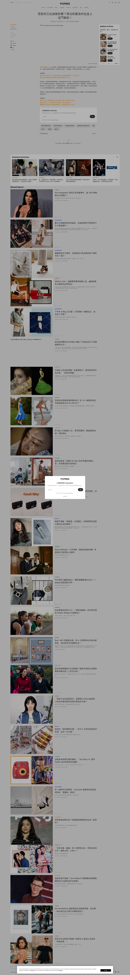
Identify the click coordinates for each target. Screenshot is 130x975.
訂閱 (80, 489)
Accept (105, 970)
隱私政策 (71, 493)
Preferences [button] (60, 970)
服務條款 (67, 493)
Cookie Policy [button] (32, 970)
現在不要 (65, 496)
